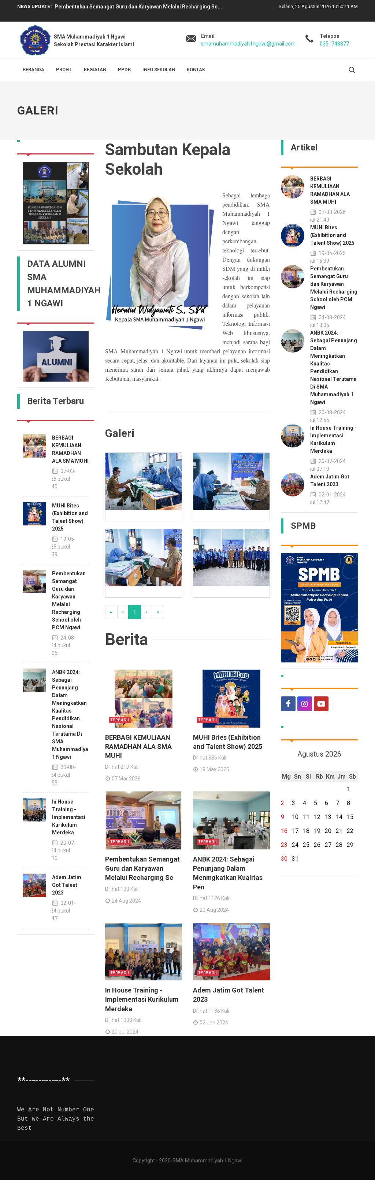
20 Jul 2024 (125, 1032)
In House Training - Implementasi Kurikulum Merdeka (68, 817)
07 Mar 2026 (126, 779)
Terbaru (120, 720)
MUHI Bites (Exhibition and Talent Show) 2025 (332, 235)
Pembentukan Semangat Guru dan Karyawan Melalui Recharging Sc (142, 868)
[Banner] (56, 202)
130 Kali (129, 889)
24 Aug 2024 (126, 901)
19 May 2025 (214, 769)
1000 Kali (130, 1020)
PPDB (124, 69)
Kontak (196, 69)
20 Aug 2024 (214, 910)
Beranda (33, 69)
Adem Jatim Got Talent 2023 (66, 885)
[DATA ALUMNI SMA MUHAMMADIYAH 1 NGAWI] (56, 355)
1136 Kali (218, 1011)
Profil (64, 69)
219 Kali (129, 767)
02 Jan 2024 (214, 1023)
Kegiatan (95, 69)
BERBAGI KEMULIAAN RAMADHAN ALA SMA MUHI (138, 746)
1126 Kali (218, 898)
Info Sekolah (158, 69)
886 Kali (217, 758)
